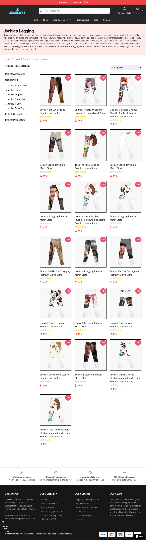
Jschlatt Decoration (14, 114)
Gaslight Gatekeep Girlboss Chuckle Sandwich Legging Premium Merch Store (123, 113)
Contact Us (80, 511)
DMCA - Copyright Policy (51, 511)
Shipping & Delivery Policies (87, 499)
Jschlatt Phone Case (15, 120)
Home (8, 59)
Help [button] (141, 536)
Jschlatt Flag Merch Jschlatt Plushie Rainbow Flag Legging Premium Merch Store (55, 433)
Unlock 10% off (5, 527)
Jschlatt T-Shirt (13, 103)
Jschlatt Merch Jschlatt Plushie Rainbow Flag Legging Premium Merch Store (90, 220)
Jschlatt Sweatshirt (16, 99)
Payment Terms (82, 503)
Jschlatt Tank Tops (16, 108)
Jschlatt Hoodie (14, 90)
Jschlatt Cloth (21, 59)
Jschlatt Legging (39, 59)
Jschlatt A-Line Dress (17, 85)
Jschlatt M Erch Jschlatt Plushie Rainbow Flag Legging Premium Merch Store (125, 378)
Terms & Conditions (49, 503)
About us (44, 499)
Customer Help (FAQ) (85, 515)
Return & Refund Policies (86, 507)
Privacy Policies (47, 507)
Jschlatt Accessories (15, 74)
